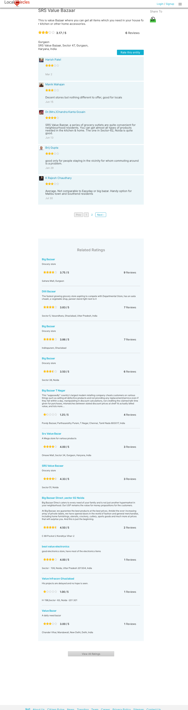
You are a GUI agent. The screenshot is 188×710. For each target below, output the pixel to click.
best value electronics (55, 546)
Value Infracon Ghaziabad (58, 578)
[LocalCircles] (17, 3)
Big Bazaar (48, 259)
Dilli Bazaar (49, 291)
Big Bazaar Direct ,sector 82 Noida (63, 497)
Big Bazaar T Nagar (53, 390)
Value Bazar (49, 610)
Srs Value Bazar (51, 433)
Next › (100, 214)
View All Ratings (91, 653)
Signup (170, 3)
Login (160, 3)
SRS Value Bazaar (53, 465)
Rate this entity (130, 52)
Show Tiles (181, 3)
